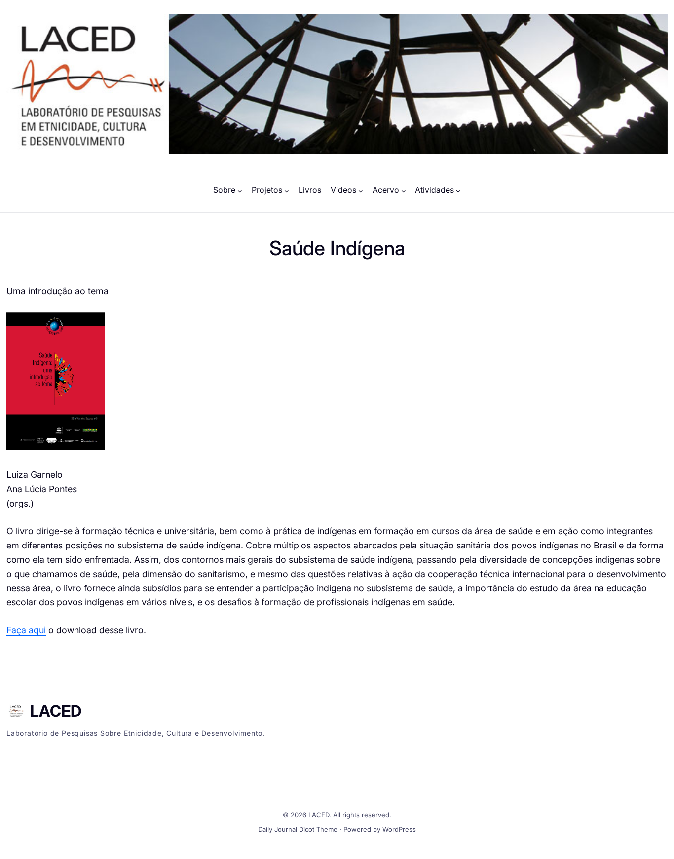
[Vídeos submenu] (360, 190)
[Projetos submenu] (286, 190)
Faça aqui (26, 630)
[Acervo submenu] (403, 190)
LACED (55, 711)
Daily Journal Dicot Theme (297, 829)
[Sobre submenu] (239, 190)
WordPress (399, 829)
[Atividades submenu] (458, 190)
